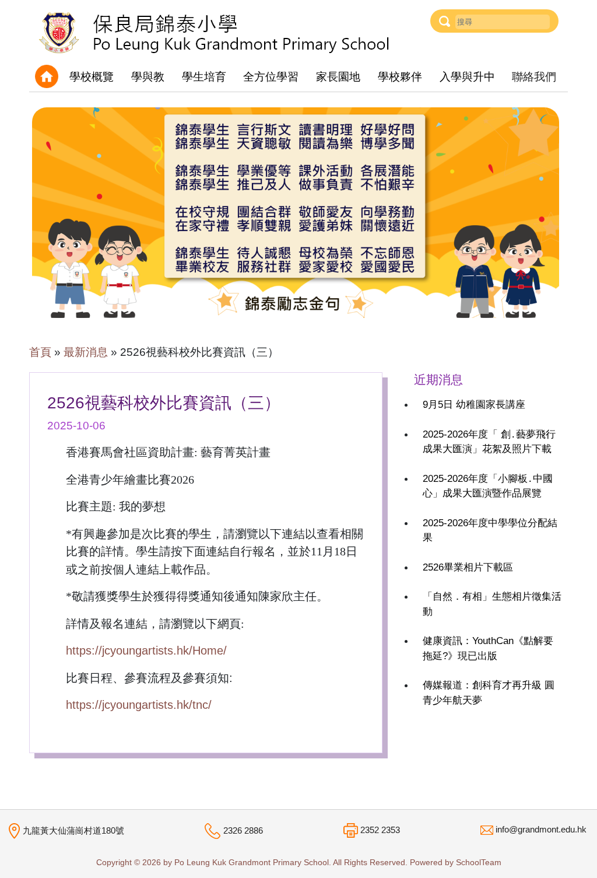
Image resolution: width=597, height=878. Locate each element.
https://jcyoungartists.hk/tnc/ (139, 704)
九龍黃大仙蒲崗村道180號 (73, 830)
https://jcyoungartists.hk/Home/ (146, 650)
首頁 (40, 352)
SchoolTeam (478, 862)
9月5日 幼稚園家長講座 (474, 404)
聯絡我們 (534, 77)
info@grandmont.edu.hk (541, 829)
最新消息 (86, 352)
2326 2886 (243, 830)
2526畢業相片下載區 (468, 567)
